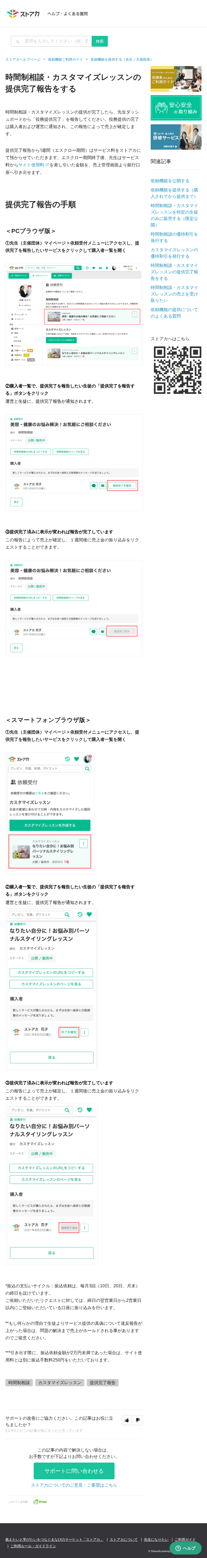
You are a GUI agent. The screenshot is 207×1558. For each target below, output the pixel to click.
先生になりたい (156, 1540)
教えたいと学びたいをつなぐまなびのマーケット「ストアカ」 (54, 1540)
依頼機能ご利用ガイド (65, 59)
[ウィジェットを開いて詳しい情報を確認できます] (186, 1548)
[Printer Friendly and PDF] (40, 1501)
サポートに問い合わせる (74, 1471)
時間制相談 (19, 1382)
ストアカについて (124, 1540)
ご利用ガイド (185, 1540)
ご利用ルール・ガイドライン (33, 1546)
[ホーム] (49, 13)
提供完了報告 (103, 1382)
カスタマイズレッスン (59, 1382)
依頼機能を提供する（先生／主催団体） (122, 59)
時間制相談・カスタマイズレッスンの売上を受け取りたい (174, 294)
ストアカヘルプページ (22, 59)
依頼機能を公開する (170, 180)
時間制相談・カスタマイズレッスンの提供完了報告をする (174, 272)
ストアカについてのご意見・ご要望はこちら (74, 1485)
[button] (127, 1420)
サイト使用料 (31, 164)
